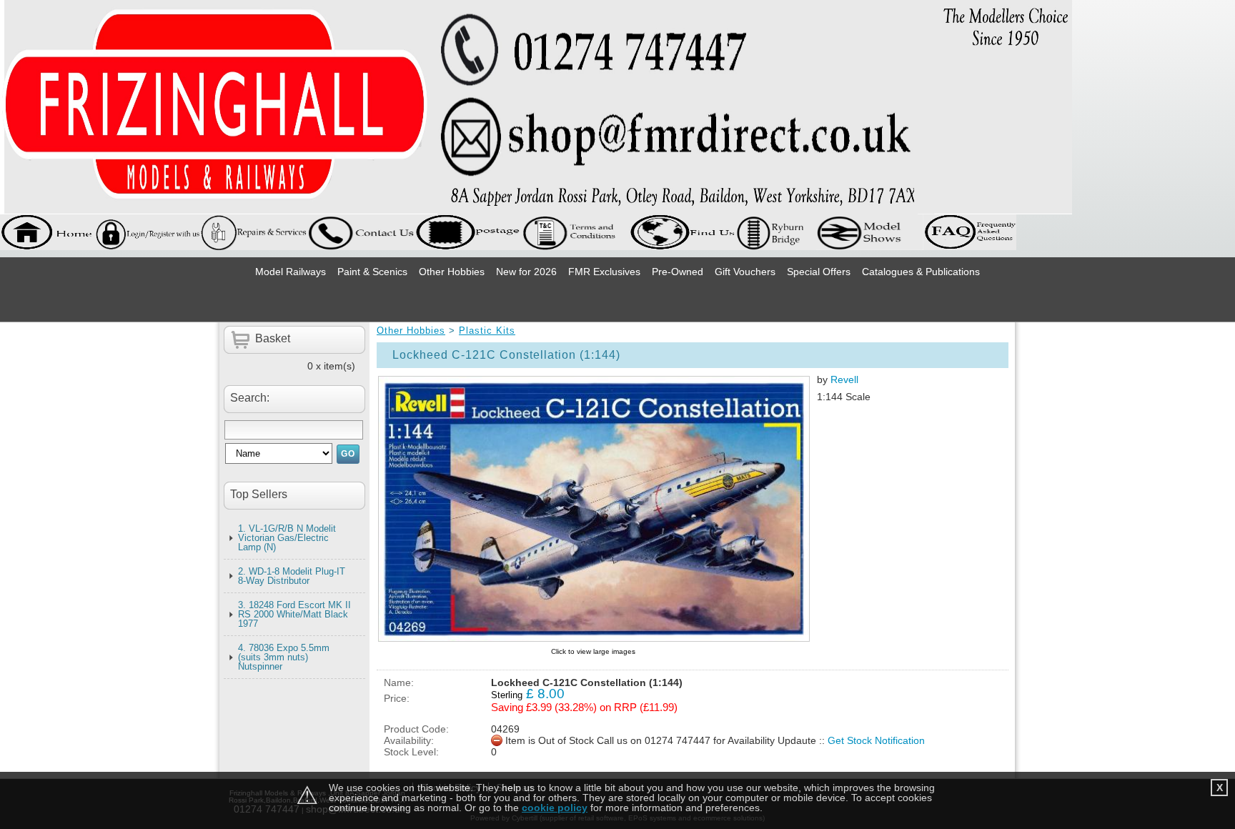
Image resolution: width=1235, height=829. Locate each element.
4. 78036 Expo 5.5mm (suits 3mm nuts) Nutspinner (283, 657)
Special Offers (818, 271)
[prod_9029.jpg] (593, 508)
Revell (844, 379)
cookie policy (554, 807)
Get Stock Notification (876, 740)
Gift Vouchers (745, 271)
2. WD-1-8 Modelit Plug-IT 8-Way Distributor (291, 576)
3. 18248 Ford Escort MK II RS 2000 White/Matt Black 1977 (294, 614)
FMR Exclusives (604, 271)
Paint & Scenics (372, 271)
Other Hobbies (452, 271)
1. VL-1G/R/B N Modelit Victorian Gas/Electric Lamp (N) (287, 537)
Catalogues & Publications (921, 271)
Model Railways (290, 271)
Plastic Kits (487, 330)
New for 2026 (526, 271)
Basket (272, 338)
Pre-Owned (677, 271)
